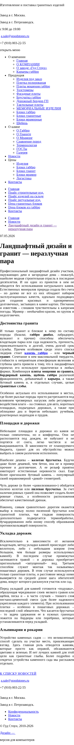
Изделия (22, 163)
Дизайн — (7, 733)
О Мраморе (24, 138)
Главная (22, 60)
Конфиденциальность (23, 711)
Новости (14, 156)
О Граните (23, 134)
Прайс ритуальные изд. (24, 200)
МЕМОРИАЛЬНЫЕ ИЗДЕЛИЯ (38, 108)
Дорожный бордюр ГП (32, 101)
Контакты (15, 182)
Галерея (21, 152)
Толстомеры (25, 90)
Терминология (26, 145)
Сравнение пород (28, 141)
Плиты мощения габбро (33, 86)
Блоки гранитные (28, 115)
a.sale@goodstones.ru (15, 36)
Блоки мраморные (29, 119)
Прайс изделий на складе (26, 196)
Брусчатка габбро (28, 97)
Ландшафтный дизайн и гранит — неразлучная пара (32, 227)
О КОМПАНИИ (28, 64)
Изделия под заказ (29, 79)
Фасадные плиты (28, 93)
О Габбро (23, 130)
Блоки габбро (25, 112)
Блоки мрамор (26, 174)
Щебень (22, 123)
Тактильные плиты (29, 104)
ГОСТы (21, 149)
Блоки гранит (26, 171)
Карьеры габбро (27, 71)
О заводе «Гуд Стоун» (31, 68)
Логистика (23, 178)
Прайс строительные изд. (26, 192)
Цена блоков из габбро (24, 207)
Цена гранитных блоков (25, 203)
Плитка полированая (31, 82)
